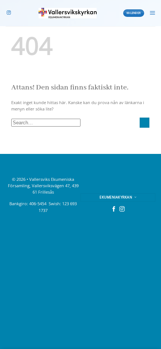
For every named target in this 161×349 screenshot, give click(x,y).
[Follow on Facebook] (113, 209)
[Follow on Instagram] (9, 12)
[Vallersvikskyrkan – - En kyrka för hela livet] (68, 13)
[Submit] (144, 123)
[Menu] (152, 13)
